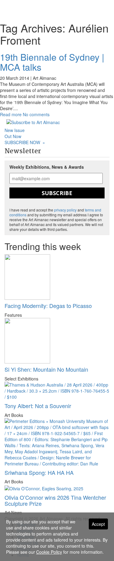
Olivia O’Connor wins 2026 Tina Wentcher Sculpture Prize (55, 500)
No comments (36, 114)
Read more (11, 114)
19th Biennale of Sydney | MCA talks (52, 61)
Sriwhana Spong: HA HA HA (39, 472)
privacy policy (65, 209)
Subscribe (57, 193)
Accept (98, 524)
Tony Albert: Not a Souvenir (38, 406)
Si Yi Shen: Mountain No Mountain (46, 369)
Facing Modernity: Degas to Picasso (48, 305)
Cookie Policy (49, 552)
